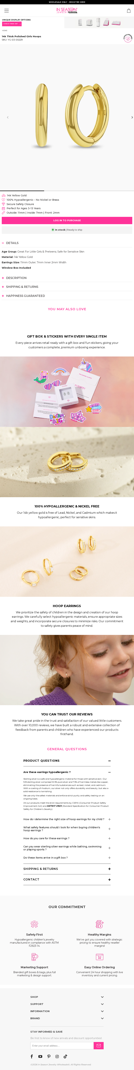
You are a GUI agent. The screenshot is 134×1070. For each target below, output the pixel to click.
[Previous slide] (7, 117)
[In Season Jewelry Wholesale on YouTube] (40, 1057)
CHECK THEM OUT (11, 24)
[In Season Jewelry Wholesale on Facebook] (32, 1057)
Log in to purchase (67, 220)
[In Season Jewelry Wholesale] (67, 10)
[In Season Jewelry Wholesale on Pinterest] (49, 1057)
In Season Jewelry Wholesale (53, 1064)
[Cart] (129, 11)
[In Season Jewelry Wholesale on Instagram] (57, 1057)
